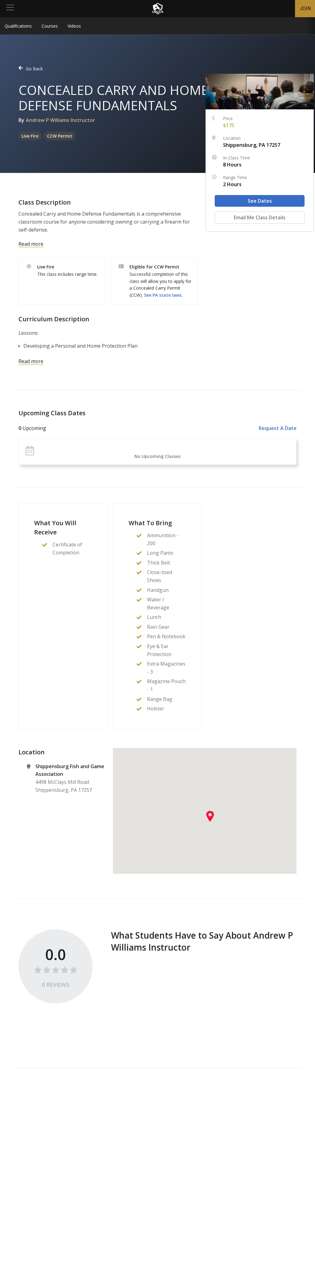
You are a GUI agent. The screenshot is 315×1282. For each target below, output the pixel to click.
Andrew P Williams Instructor (60, 120)
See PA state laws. (163, 295)
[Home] (157, 8)
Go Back (34, 69)
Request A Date (278, 428)
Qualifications (18, 26)
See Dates (260, 200)
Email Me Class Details (259, 217)
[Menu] (10, 8)
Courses (50, 26)
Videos (74, 26)
